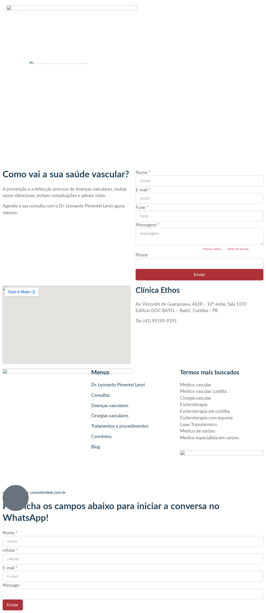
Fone (142, 207)
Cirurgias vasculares (109, 416)
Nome (143, 172)
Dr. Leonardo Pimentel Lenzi (118, 385)
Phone (142, 255)
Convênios (101, 436)
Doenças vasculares (109, 405)
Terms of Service (238, 249)
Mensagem (147, 225)
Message (11, 585)
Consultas (100, 395)
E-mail (143, 190)
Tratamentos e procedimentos (119, 426)
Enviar (199, 275)
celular (10, 550)
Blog (95, 447)
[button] (132, 31)
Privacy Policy (212, 249)
